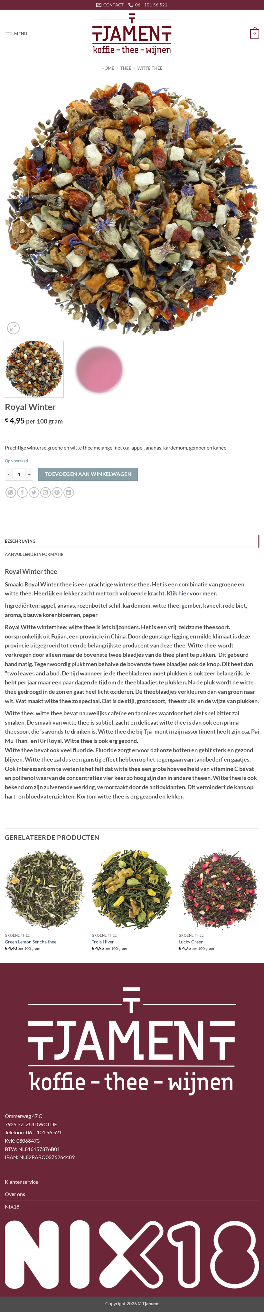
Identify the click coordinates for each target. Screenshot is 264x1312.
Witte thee (150, 68)
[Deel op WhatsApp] (10, 492)
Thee (125, 68)
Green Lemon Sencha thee (30, 941)
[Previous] (18, 208)
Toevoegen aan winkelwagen (88, 474)
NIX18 (12, 1206)
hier (183, 593)
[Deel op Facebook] (22, 492)
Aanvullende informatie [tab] (34, 554)
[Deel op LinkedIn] (68, 492)
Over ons (15, 1194)
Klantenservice (21, 1182)
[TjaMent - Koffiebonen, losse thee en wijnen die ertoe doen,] (132, 33)
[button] (16, 34)
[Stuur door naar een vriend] (45, 492)
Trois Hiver (103, 941)
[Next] (246, 208)
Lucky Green (191, 941)
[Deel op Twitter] (34, 492)
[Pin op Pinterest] (57, 492)
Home (107, 68)
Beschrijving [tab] (20, 541)
